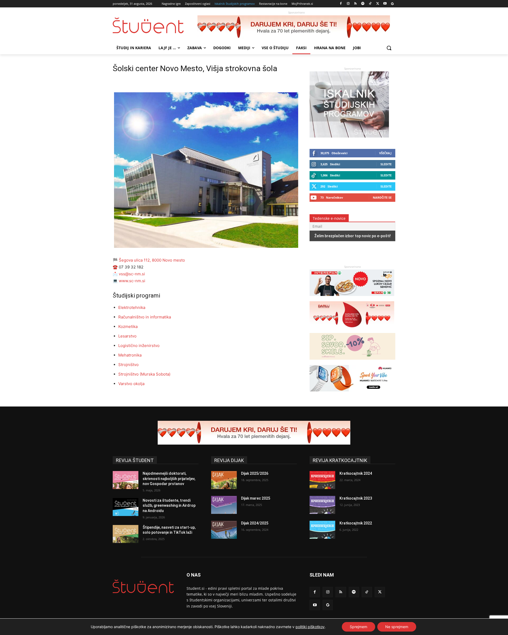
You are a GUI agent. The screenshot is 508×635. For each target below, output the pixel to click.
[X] (378, 4)
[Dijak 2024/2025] (224, 530)
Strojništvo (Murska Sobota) (144, 374)
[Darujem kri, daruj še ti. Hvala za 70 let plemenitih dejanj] (296, 27)
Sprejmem (358, 626)
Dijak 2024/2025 (254, 523)
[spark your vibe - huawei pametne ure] (352, 393)
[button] (389, 48)
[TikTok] (370, 4)
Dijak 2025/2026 (254, 473)
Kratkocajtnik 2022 (355, 523)
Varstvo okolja (131, 383)
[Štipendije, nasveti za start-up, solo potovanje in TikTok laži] (125, 534)
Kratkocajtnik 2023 (355, 498)
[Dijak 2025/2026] (224, 480)
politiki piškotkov (310, 626)
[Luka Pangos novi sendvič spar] (352, 298)
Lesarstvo (127, 336)
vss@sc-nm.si (132, 273)
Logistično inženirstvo (139, 345)
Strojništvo (128, 364)
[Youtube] (385, 4)
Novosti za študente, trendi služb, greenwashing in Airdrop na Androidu (169, 505)
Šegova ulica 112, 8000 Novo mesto (151, 260)
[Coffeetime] (352, 362)
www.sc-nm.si (132, 280)
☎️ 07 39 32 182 (128, 266)
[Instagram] (348, 4)
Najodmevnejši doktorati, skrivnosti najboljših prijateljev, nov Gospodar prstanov (169, 478)
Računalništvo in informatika (144, 316)
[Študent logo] (155, 25)
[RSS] (355, 4)
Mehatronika (130, 355)
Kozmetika (128, 326)
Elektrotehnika (131, 307)
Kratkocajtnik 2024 (355, 473)
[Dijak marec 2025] (224, 505)
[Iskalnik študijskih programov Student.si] (349, 136)
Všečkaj (385, 153)
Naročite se (382, 197)
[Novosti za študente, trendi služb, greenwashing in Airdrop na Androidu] (125, 507)
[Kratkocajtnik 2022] (322, 530)
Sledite (386, 164)
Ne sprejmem (396, 626)
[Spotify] (363, 4)
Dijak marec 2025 (255, 498)
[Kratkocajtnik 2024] (322, 480)
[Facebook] (341, 4)
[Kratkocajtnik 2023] (322, 505)
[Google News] (392, 4)
